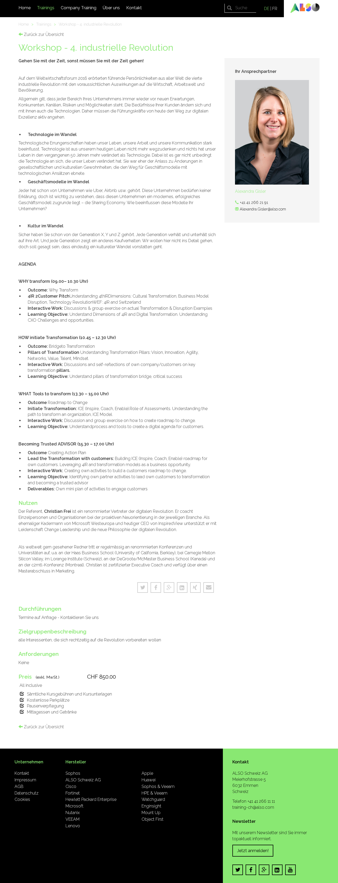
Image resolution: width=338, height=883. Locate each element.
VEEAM (72, 819)
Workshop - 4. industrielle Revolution (90, 24)
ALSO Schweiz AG (83, 779)
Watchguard (153, 799)
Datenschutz (27, 793)
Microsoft (74, 806)
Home (24, 7)
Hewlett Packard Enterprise (90, 799)
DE (266, 8)
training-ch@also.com (253, 807)
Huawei (149, 779)
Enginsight (151, 806)
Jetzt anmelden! (253, 850)
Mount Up (151, 812)
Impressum (25, 779)
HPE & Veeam (154, 793)
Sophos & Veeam (158, 786)
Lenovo (72, 825)
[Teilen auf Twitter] (142, 587)
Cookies (22, 799)
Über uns (111, 7)
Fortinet (72, 793)
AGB (19, 786)
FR (274, 8)
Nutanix (72, 812)
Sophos (72, 773)
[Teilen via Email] (208, 587)
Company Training (78, 7)
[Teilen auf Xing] (195, 587)
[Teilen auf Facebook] (156, 587)
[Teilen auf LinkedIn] (182, 587)
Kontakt (134, 7)
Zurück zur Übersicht (43, 34)
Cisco (70, 786)
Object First (152, 819)
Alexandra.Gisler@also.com (263, 209)
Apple (147, 773)
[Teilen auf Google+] (169, 587)
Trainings (45, 7)
